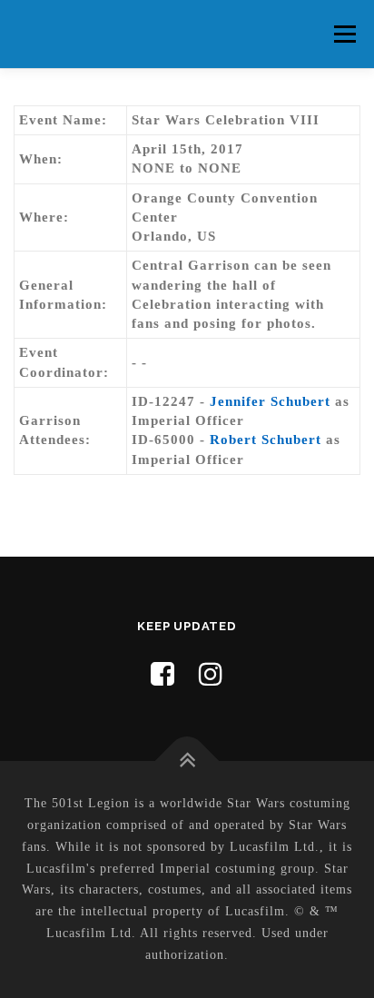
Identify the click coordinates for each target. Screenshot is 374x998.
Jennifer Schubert (270, 401)
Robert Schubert (268, 439)
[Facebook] (163, 674)
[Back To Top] (187, 761)
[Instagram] (211, 674)
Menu (344, 33)
